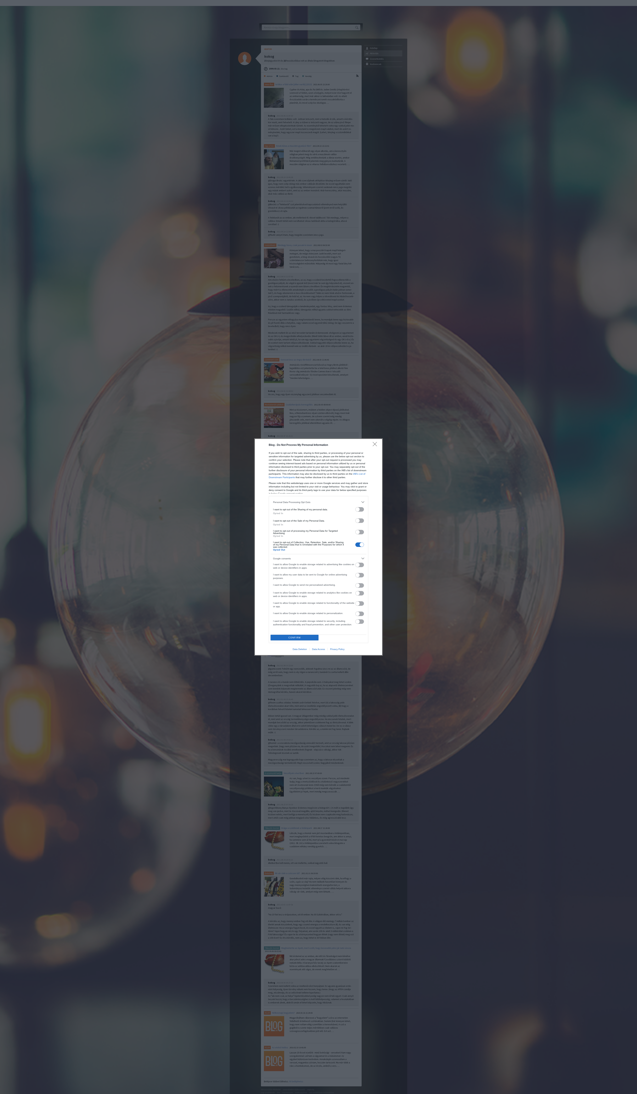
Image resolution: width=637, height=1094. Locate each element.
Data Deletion (300, 649)
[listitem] (318, 502)
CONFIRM (294, 637)
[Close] (376, 445)
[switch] (359, 509)
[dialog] (318, 547)
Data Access (318, 649)
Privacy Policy (337, 649)
